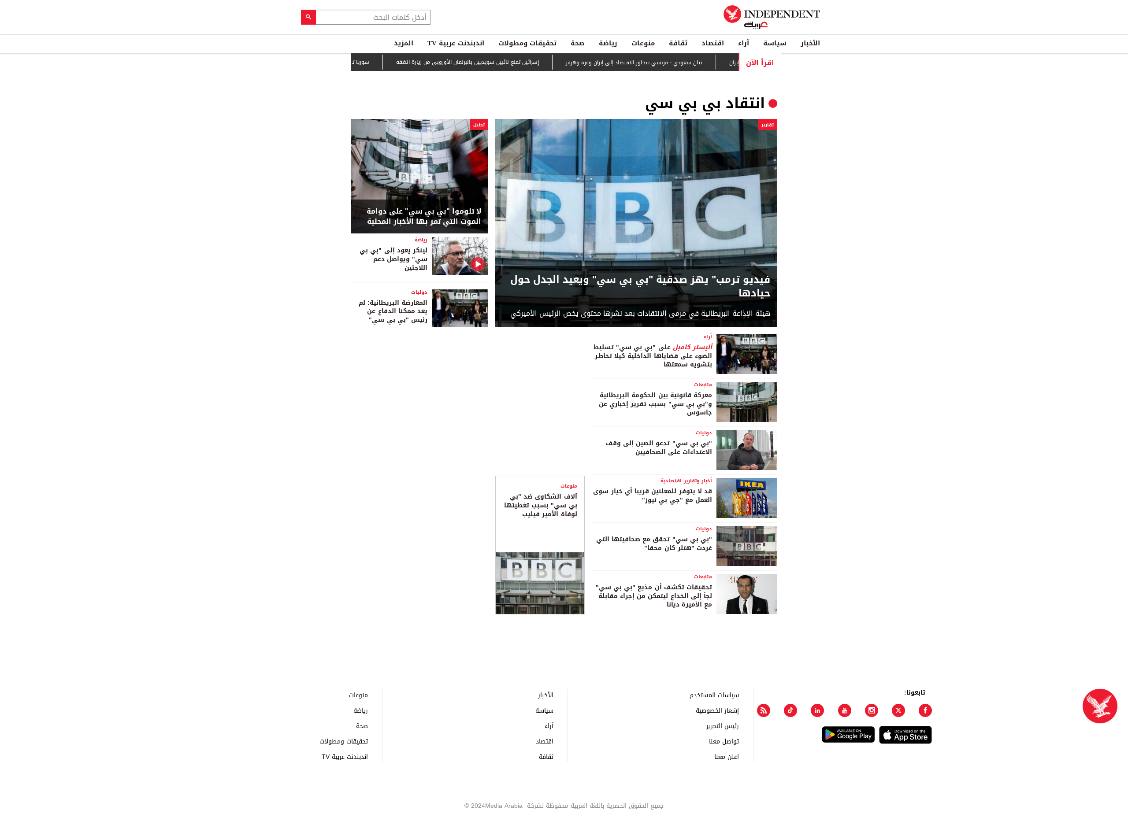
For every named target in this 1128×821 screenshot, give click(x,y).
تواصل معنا (724, 741)
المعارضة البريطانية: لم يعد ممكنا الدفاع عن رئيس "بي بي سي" (393, 311)
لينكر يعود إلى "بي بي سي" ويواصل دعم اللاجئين (393, 259)
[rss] (763, 710)
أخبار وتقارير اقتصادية (686, 480)
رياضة (608, 43)
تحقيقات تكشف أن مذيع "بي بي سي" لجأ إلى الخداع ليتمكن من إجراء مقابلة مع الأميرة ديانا (654, 595)
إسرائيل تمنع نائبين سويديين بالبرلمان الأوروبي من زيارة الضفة (492, 62)
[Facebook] (925, 710)
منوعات (643, 43)
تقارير (767, 125)
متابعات (703, 384)
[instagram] (871, 710)
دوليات (419, 292)
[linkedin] (817, 710)
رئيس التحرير (722, 725)
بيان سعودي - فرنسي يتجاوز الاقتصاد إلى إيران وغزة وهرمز (658, 62)
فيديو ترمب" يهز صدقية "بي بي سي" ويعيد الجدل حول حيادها (640, 286)
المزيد (403, 43)
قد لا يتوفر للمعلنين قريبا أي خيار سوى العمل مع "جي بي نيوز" (652, 495)
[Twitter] (898, 710)
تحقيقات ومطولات (527, 43)
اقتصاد (712, 43)
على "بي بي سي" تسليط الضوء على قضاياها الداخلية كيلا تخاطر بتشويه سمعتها (653, 355)
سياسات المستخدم (714, 694)
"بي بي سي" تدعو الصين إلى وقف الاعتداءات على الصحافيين (659, 447)
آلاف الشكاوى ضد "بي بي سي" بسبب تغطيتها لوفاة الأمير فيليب (540, 505)
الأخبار (810, 43)
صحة (578, 43)
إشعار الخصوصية (717, 710)
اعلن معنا (726, 756)
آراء (743, 43)
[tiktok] (790, 710)
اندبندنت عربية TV (455, 43)
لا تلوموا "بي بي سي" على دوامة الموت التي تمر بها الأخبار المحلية (424, 216)
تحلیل (479, 125)
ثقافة (678, 43)
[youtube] (844, 710)
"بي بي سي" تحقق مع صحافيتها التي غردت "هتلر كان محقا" (654, 543)
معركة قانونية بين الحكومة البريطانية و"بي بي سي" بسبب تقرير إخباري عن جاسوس (655, 403)
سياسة (775, 43)
